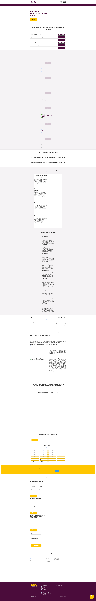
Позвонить (34, 19)
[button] (54, 5)
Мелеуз (60, 558)
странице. (54, 382)
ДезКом (33, 2)
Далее (33, 496)
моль (50, 331)
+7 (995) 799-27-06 (63, 2)
